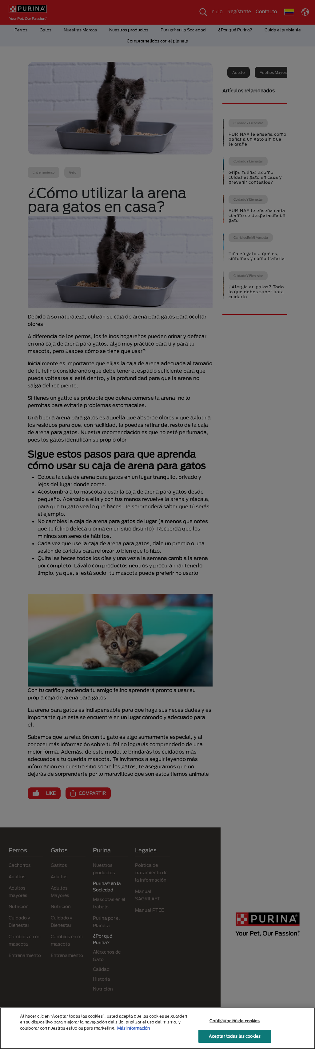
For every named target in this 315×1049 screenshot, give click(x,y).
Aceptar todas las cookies (235, 1036)
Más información (133, 1028)
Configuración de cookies (234, 1020)
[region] (157, 1028)
